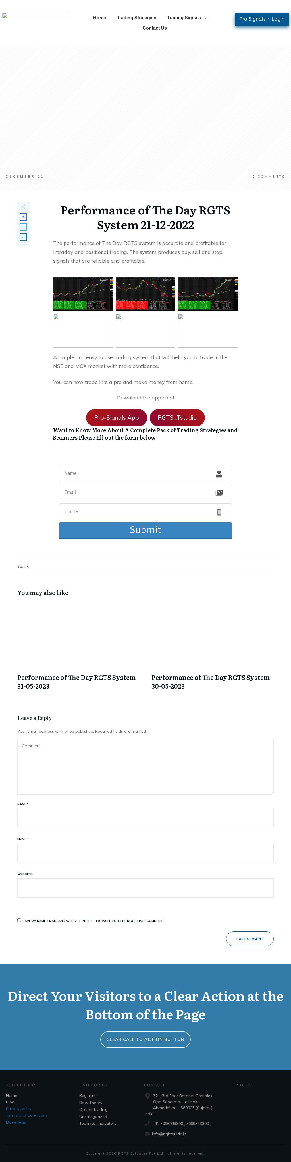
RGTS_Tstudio (177, 417)
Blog (10, 1102)
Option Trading (93, 1109)
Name (22, 804)
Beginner (87, 1095)
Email (23, 839)
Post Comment (249, 939)
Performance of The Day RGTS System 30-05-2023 (212, 649)
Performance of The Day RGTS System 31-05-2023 (78, 649)
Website (24, 874)
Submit (145, 530)
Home (11, 1095)
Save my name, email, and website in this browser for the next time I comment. (93, 921)
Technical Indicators (97, 1123)
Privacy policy (18, 1108)
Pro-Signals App (116, 417)
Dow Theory (90, 1102)
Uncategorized (93, 1116)
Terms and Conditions (26, 1115)
